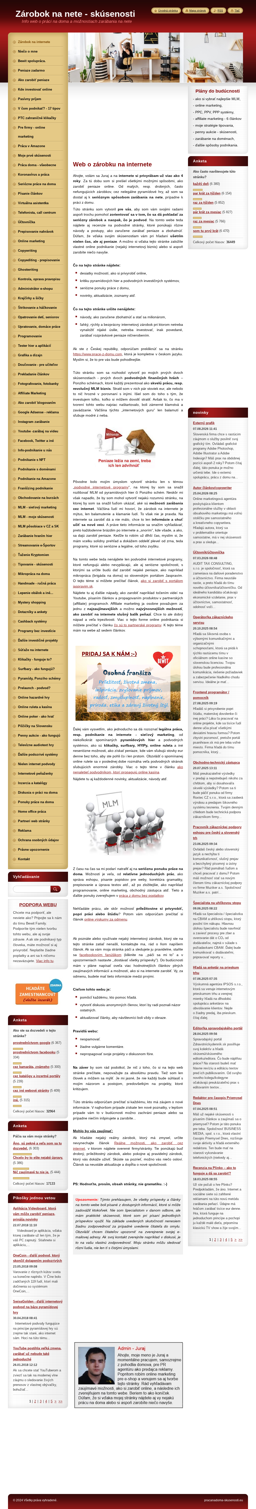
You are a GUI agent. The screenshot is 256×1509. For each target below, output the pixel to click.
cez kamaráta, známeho (31, 1067)
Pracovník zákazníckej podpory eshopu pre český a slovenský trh (217, 832)
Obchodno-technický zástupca (216, 762)
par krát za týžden (206, 193)
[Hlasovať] (197, 190)
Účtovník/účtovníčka (208, 552)
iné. (16, 1100)
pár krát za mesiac (207, 212)
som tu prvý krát (205, 231)
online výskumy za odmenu (105, 919)
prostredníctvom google (31, 1043)
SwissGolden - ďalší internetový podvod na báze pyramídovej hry (37, 1307)
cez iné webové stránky (31, 1090)
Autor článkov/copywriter (212, 488)
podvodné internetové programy (101, 487)
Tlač (237, 10)
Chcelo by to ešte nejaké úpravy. (38, 1157)
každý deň (201, 184)
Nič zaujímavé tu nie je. (31, 1172)
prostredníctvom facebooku (34, 1052)
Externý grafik (203, 423)
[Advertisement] (128, 121)
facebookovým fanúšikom (101, 955)
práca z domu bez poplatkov (141, 895)
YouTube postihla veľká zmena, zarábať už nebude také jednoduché (37, 1353)
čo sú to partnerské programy (138, 625)
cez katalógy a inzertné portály (36, 1076)
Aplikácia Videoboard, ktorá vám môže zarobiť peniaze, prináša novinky (34, 1213)
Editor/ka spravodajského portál (217, 1028)
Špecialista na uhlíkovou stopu (217, 903)
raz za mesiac (203, 221)
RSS (220, 10)
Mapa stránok (197, 10)
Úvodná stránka (168, 10)
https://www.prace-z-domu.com (97, 354)
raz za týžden (203, 202)
